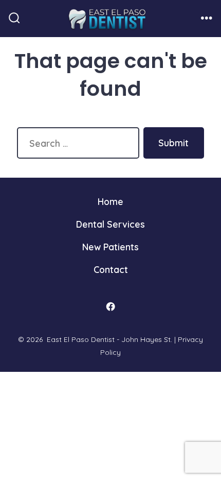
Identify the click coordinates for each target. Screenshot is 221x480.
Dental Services (110, 224)
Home (110, 201)
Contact (111, 269)
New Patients (110, 246)
